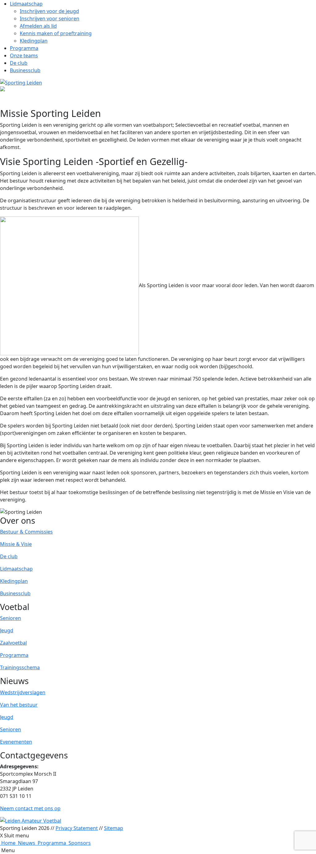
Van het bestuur (19, 704)
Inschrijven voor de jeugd (49, 11)
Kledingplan (34, 40)
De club (18, 63)
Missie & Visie (16, 544)
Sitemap (113, 828)
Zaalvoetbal (13, 642)
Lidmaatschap (26, 3)
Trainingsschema (20, 667)
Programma (24, 48)
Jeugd (6, 630)
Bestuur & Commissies (26, 531)
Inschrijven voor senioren (49, 18)
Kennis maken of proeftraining (56, 33)
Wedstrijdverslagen (22, 692)
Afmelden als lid (38, 26)
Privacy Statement (77, 828)
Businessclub (25, 70)
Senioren (10, 618)
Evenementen (16, 741)
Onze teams (24, 55)
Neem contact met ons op (30, 808)
